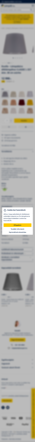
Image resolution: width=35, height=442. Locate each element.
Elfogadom (17, 225)
